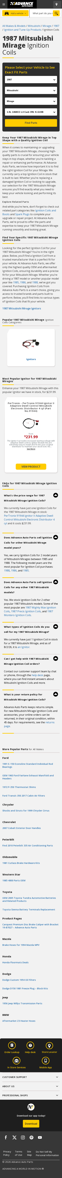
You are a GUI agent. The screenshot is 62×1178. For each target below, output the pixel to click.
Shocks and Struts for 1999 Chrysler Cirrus (25, 810)
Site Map (29, 1153)
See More (31, 449)
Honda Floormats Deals (15, 962)
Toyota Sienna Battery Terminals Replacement (28, 909)
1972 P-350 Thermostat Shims (19, 787)
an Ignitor (24, 647)
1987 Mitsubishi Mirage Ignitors (21, 308)
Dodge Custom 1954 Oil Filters (19, 979)
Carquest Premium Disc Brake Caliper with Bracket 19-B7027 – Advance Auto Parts (30, 926)
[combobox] (45, 13)
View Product (31, 466)
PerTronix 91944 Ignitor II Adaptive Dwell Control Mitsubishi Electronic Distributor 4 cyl (29, 519)
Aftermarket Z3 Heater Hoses (18, 1020)
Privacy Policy (7, 1153)
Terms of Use (18, 1153)
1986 (23, 282)
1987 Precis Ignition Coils (26, 611)
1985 (16, 282)
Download (31, 1123)
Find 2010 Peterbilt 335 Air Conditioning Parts (27, 845)
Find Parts (31, 123)
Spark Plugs (22, 214)
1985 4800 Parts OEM (13, 880)
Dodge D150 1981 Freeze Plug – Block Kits (25, 988)
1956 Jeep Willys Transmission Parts (22, 1003)
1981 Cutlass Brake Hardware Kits (21, 862)
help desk (37, 675)
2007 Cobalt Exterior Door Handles (21, 828)
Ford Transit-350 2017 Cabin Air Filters (23, 795)
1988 (35, 282)
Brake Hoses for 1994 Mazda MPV (20, 944)
